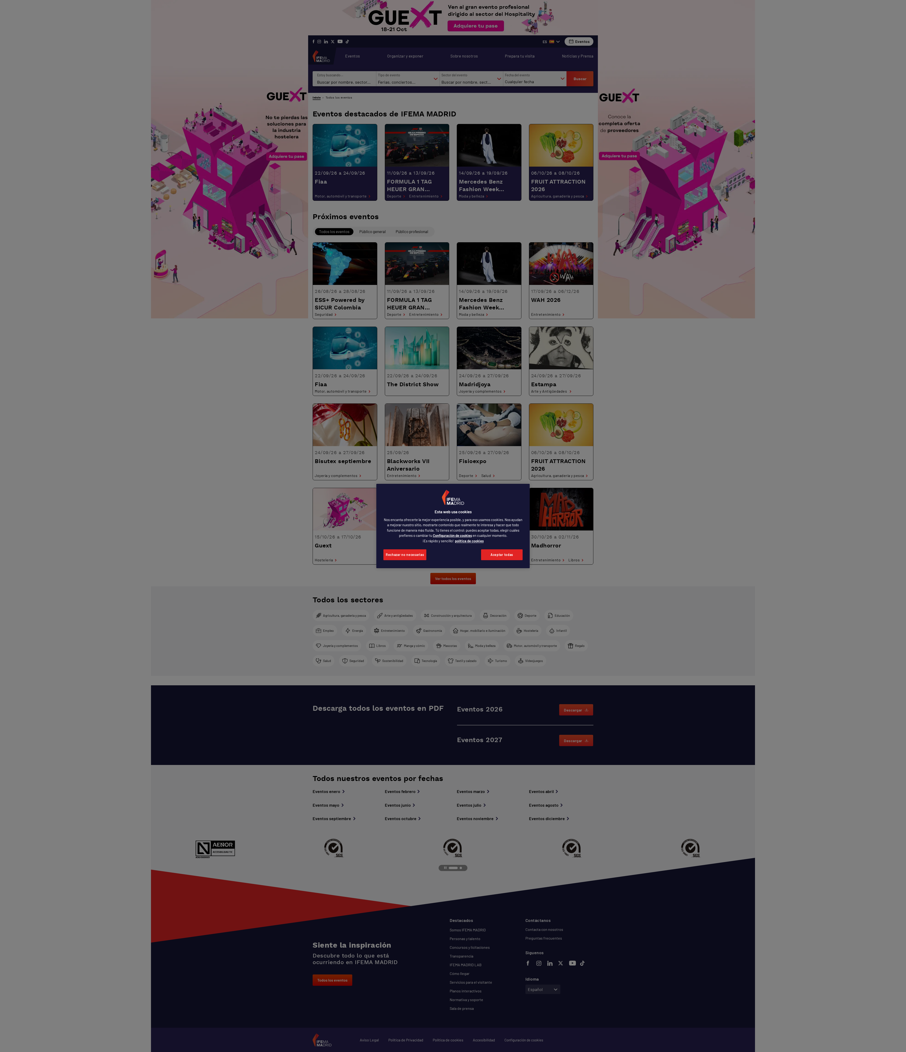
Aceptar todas (502, 555)
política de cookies (469, 541)
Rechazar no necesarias (405, 555)
